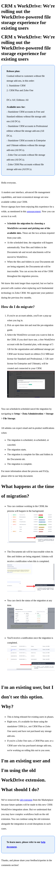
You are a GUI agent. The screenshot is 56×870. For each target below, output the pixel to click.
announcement (34, 211)
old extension (26, 800)
